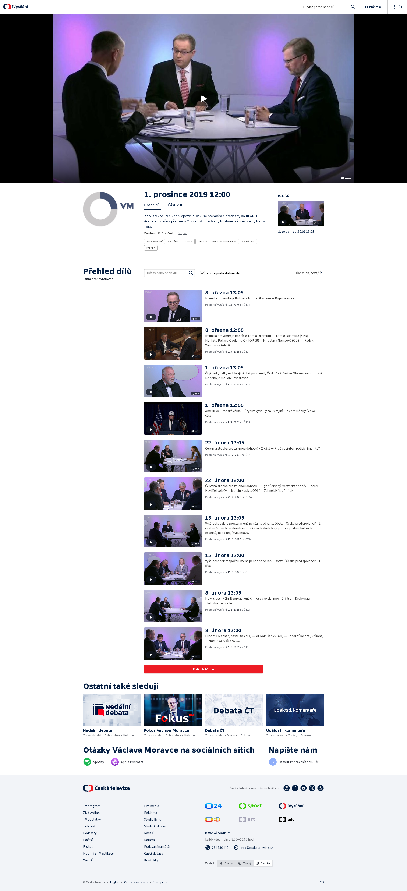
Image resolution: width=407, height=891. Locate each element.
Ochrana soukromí (136, 882)
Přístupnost (160, 882)
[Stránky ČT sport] (250, 807)
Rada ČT (150, 833)
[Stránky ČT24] (213, 807)
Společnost (248, 241)
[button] (203, 98)
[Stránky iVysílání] (291, 807)
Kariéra (149, 840)
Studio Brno (152, 819)
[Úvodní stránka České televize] (107, 788)
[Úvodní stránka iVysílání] (19, 6)
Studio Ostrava (155, 826)
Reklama (150, 812)
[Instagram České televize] (286, 788)
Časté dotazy (153, 853)
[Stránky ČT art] (247, 821)
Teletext (89, 826)
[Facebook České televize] (295, 788)
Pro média (151, 806)
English (114, 882)
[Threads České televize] (320, 788)
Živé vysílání (91, 812)
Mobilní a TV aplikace (98, 853)
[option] (226, 863)
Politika (150, 247)
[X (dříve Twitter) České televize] (312, 788)
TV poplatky (92, 819)
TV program (91, 806)
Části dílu (175, 204)
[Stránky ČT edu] (286, 821)
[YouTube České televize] (303, 788)
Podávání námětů (157, 846)
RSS (321, 882)
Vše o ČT (89, 860)
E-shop (88, 846)
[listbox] (245, 863)
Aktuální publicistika (180, 241)
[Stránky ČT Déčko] (212, 821)
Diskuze (202, 241)
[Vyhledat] (191, 273)
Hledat (353, 7)
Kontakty (151, 860)
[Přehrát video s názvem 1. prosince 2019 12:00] (203, 98)
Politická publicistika (224, 241)
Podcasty (89, 833)
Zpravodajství (154, 241)
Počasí (88, 840)
